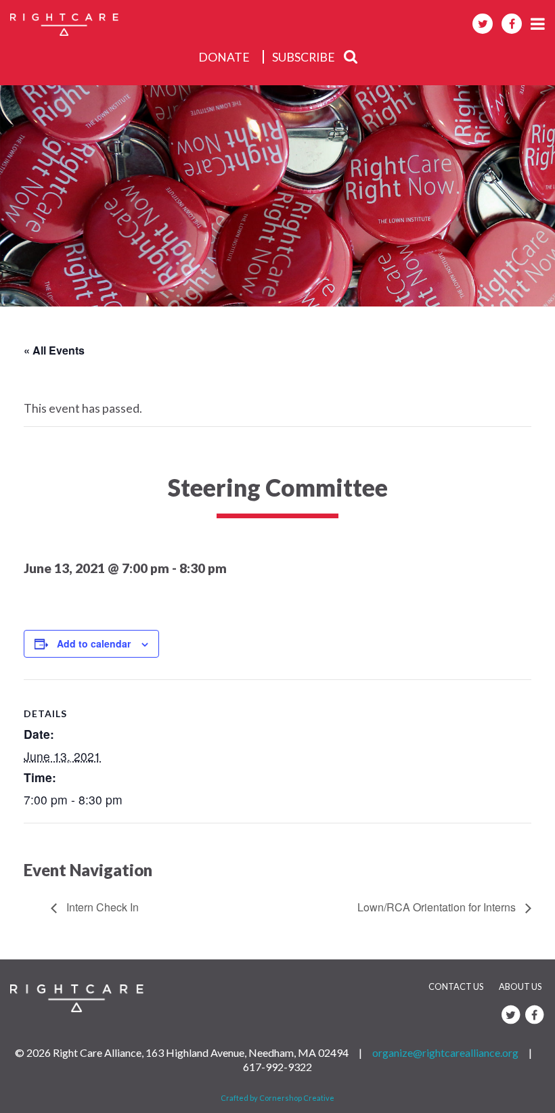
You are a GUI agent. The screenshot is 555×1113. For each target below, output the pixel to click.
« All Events (54, 350)
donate (224, 57)
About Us (520, 986)
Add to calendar (94, 643)
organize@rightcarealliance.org (445, 1052)
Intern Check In (101, 907)
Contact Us (455, 986)
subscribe (303, 57)
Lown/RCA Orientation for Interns (437, 907)
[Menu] (538, 23)
